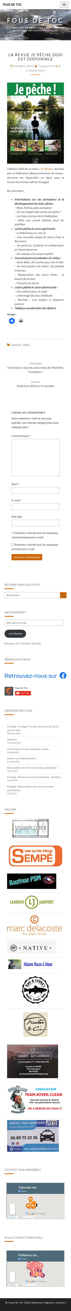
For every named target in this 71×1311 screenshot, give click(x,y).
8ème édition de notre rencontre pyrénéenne (32, 767)
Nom (15, 484)
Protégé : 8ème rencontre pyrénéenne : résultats (34, 777)
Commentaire (21, 436)
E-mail (16, 500)
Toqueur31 (46, 66)
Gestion (16, 345)
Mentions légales (43, 1302)
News (26, 345)
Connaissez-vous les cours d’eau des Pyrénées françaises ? (35, 368)
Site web (16, 516)
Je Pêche (46, 169)
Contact (61, 1302)
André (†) (12, 739)
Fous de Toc (12, 4)
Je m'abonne (15, 633)
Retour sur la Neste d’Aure (21, 758)
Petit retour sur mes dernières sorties (28, 749)
